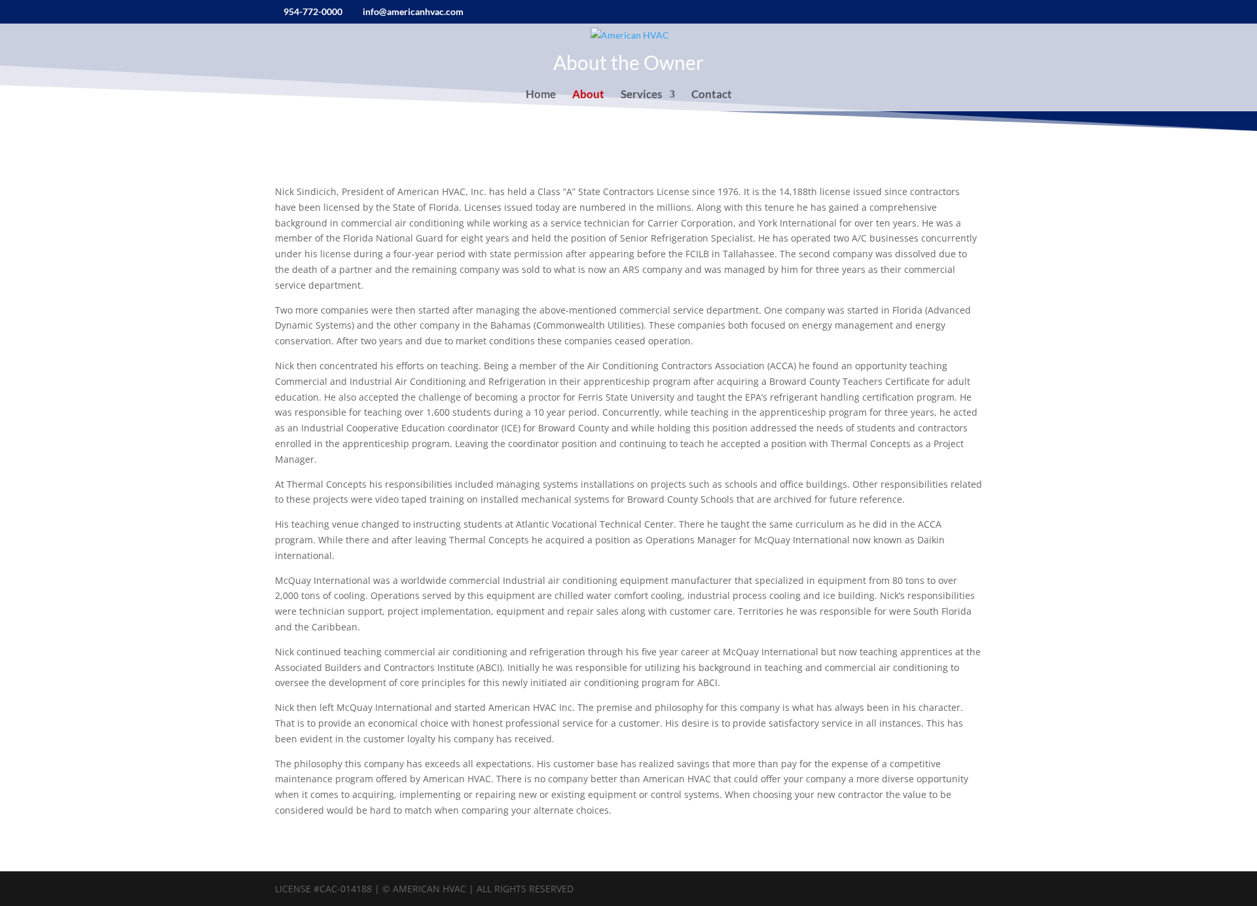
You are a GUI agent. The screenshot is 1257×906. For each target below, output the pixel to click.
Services (641, 95)
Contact (711, 95)
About (588, 95)
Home (541, 95)
